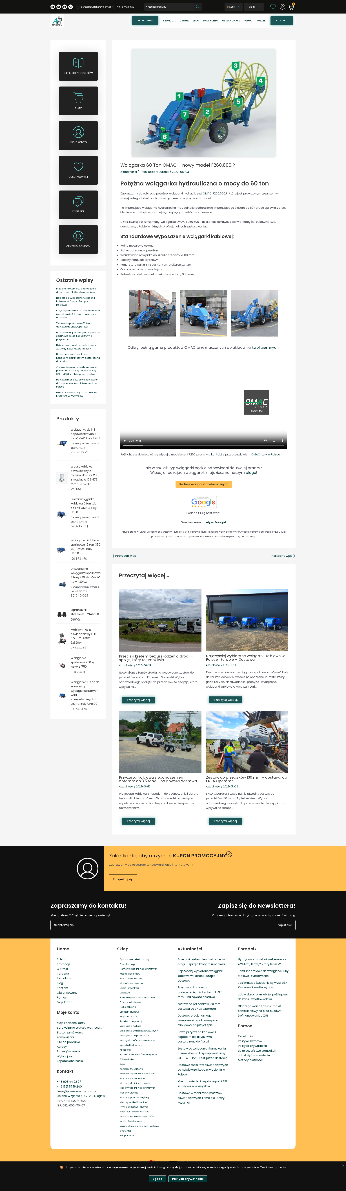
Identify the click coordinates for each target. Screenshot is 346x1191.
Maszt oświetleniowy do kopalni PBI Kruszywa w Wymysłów (76, 394)
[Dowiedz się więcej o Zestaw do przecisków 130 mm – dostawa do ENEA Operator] (247, 741)
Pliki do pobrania (68, 1042)
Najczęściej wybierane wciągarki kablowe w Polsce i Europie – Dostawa (75, 301)
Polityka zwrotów (250, 1041)
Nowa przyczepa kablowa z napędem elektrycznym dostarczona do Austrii (78, 358)
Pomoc (248, 20)
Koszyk (261, 20)
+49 (60, 1086)
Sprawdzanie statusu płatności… (79, 1028)
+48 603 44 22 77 (69, 1082)
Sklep (61, 959)
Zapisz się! (285, 925)
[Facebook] (52, 7)
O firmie (184, 20)
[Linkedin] (64, 7)
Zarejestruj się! (123, 879)
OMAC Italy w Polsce (265, 454)
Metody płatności (250, 1060)
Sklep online (145, 20)
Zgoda (157, 1179)
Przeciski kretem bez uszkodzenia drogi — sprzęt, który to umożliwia (76, 290)
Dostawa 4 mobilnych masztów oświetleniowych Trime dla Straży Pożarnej (201, 1098)
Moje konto (210, 20)
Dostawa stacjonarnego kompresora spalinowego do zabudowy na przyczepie (78, 336)
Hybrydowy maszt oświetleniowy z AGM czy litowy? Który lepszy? (76, 346)
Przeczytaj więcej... (138, 700)
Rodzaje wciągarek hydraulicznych (203, 484)
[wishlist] (273, 6)
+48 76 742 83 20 (124, 6)
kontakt (216, 454)
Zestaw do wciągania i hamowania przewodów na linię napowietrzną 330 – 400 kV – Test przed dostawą (76, 370)
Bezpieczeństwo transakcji (257, 1051)
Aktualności (128, 172)
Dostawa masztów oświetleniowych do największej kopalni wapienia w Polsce (77, 383)
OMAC (207, 193)
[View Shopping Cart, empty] (291, 7)
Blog (196, 20)
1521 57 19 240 (72, 1086)
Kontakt (281, 20)
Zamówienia (65, 1037)
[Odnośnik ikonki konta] (282, 7)
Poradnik (63, 974)
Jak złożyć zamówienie (254, 1055)
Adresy (62, 1047)
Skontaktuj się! (64, 925)
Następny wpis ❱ (283, 555)
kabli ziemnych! (266, 347)
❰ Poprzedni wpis (124, 555)
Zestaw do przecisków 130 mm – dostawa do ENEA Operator (75, 325)
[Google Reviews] (70, 7)
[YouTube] (58, 7)
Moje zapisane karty (71, 1023)
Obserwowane (231, 20)
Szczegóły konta (68, 1051)
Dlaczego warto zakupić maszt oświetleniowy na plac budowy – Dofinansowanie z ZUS (260, 1011)
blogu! (251, 472)
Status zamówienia (70, 1032)
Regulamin (245, 1036)
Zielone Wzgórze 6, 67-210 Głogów (81, 1096)
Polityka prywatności (252, 1046)
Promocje (169, 20)
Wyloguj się (64, 1056)
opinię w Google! (213, 522)
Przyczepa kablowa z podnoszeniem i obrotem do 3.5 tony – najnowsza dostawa (78, 314)
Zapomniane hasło (70, 1061)
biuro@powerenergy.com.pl (95, 6)
